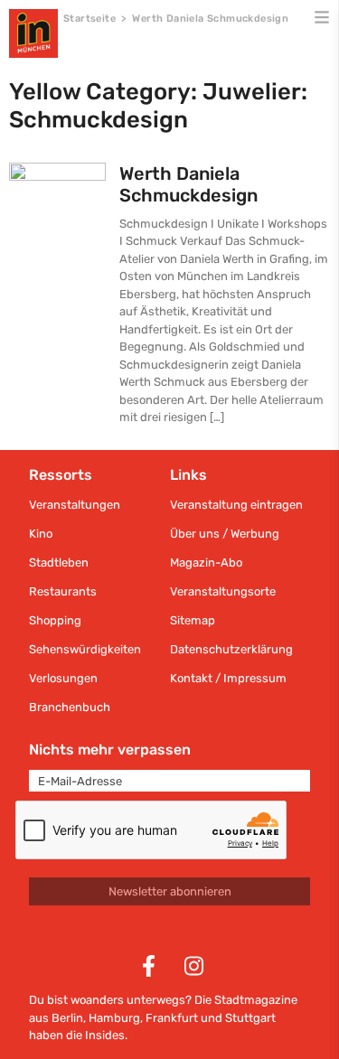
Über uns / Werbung (224, 533)
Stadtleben (59, 562)
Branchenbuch (69, 707)
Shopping (55, 620)
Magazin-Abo (206, 562)
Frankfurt (172, 1018)
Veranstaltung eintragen (236, 504)
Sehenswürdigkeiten (85, 649)
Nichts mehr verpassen (110, 749)
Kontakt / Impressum (228, 678)
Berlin (67, 1018)
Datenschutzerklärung (231, 649)
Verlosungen (63, 678)
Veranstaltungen (74, 504)
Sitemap (192, 620)
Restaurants (63, 591)
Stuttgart (250, 1018)
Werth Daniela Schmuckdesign (188, 184)
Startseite (89, 18)
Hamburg (114, 1018)
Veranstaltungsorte (223, 591)
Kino (40, 533)
